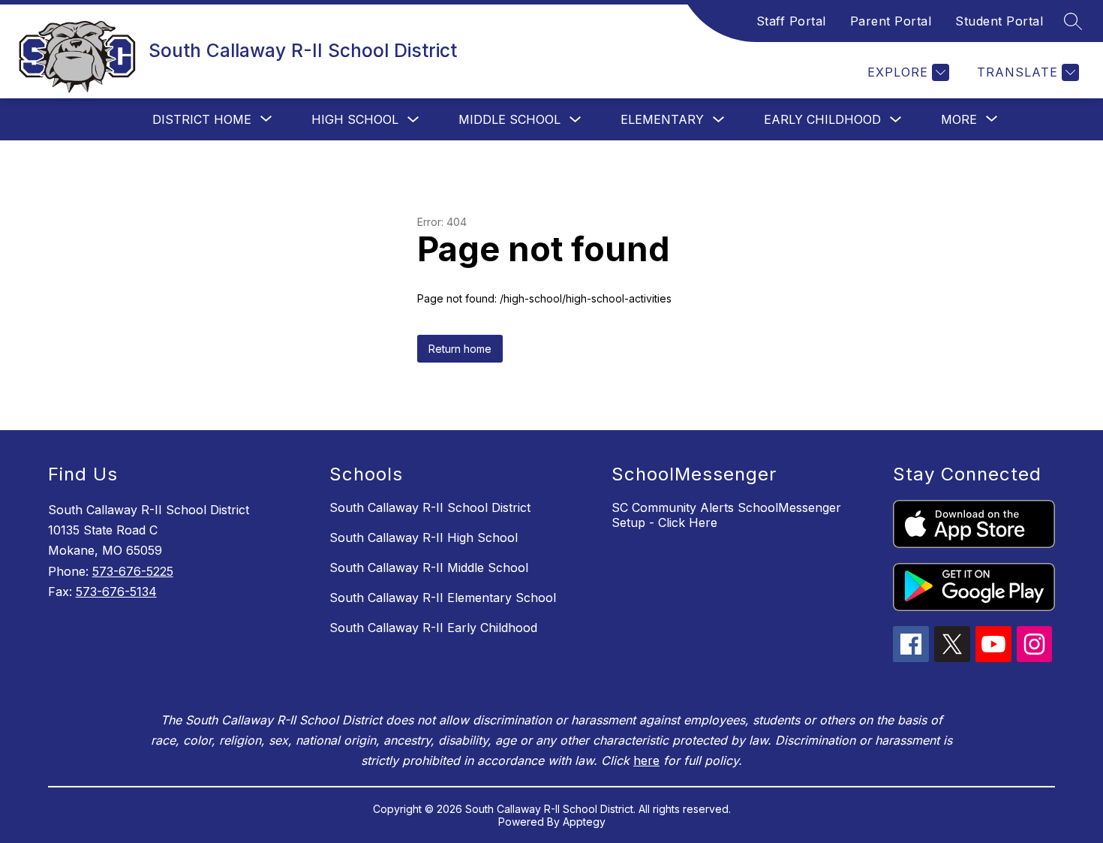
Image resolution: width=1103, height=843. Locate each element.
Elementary (662, 119)
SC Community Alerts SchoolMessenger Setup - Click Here (726, 515)
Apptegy (584, 821)
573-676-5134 (116, 591)
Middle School (509, 119)
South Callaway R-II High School (423, 537)
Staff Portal (791, 21)
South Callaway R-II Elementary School (442, 597)
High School (354, 119)
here (646, 760)
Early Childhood (822, 119)
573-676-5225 (132, 571)
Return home (459, 348)
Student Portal (999, 21)
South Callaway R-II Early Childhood (433, 627)
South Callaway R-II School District (429, 507)
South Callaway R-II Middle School (428, 567)
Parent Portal (891, 21)
